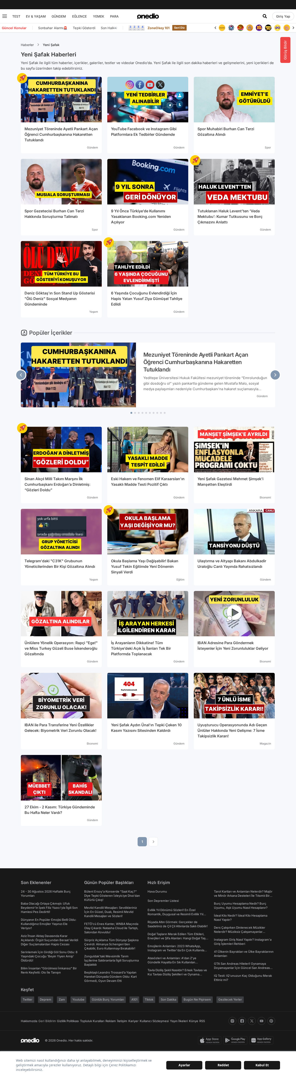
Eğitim (180, 579)
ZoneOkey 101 (159, 28)
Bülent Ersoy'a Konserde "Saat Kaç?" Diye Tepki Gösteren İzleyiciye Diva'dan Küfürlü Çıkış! (112, 896)
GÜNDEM (59, 16)
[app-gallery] (262, 1040)
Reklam (110, 1021)
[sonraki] (275, 374)
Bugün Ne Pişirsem (197, 999)
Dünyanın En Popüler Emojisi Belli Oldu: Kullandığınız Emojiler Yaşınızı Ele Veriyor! (48, 924)
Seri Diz (179, 27)
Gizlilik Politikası (68, 1021)
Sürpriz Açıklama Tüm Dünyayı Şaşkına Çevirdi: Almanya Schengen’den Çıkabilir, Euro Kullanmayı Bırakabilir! (111, 944)
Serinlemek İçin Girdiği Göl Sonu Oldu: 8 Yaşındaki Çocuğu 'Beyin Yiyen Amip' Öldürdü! (49, 956)
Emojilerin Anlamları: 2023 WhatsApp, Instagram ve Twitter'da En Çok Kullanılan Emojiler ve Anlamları (177, 950)
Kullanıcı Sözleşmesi (154, 1021)
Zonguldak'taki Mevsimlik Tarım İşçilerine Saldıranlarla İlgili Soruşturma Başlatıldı (111, 960)
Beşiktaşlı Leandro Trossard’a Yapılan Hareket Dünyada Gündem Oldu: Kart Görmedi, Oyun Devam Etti (110, 977)
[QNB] (231, 27)
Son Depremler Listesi (163, 901)
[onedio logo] (148, 16)
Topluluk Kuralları (92, 1021)
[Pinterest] (271, 1021)
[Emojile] (268, 27)
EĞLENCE (79, 16)
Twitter (27, 999)
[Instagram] (232, 1021)
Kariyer (133, 1021)
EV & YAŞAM (36, 16)
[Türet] (240, 27)
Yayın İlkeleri (179, 1021)
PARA (114, 16)
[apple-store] (210, 1040)
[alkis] (286, 27)
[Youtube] (261, 1021)
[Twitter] (252, 1021)
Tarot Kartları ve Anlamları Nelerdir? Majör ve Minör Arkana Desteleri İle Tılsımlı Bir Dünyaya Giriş (243, 896)
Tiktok (149, 999)
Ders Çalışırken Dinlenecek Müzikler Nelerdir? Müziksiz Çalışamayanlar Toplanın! (239, 932)
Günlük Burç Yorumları (108, 999)
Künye (193, 1021)
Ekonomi (265, 497)
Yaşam (93, 311)
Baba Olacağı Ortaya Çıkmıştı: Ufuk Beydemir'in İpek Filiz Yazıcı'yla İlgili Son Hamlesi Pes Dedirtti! (49, 908)
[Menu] (4, 16)
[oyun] (277, 27)
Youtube (78, 999)
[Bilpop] (259, 27)
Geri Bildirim (47, 1021)
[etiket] (22, 78)
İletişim (122, 1021)
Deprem (45, 999)
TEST (16, 16)
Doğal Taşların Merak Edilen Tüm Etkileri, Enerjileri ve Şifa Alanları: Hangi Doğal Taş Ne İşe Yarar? (177, 938)
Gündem (92, 147)
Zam (62, 999)
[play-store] (236, 1040)
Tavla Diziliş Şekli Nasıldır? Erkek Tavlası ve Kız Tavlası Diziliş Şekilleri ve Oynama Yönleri (177, 974)
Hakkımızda (29, 1021)
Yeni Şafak (51, 45)
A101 (134, 999)
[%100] (222, 27)
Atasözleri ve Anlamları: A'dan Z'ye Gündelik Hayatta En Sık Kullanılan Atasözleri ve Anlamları (172, 962)
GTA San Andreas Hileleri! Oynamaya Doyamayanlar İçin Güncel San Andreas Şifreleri (242, 968)
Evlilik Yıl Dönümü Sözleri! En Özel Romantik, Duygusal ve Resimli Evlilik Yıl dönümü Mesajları (175, 914)
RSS (202, 1021)
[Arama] (264, 16)
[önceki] (20, 374)
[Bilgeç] (249, 27)
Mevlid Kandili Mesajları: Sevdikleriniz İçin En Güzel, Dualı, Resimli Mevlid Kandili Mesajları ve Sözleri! (110, 912)
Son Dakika (168, 999)
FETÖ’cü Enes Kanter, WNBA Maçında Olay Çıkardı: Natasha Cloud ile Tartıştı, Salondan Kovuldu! (111, 928)
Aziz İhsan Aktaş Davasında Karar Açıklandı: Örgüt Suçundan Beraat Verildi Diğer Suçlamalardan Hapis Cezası (49, 940)
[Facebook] (242, 1021)
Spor (268, 147)
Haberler (27, 45)
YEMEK (98, 16)
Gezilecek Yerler (230, 999)
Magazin (265, 743)
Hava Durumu (157, 891)
